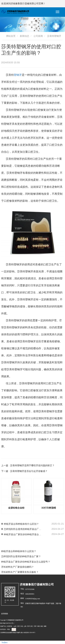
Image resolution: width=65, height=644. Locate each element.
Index (5, 642)
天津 (28, 626)
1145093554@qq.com (32, 599)
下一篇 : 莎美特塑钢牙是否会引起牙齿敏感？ (24, 471)
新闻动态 (24, 36)
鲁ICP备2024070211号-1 (7, 623)
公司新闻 (38, 36)
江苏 (18, 626)
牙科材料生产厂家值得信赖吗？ (17, 567)
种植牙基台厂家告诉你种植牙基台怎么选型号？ (23, 534)
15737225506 (29, 589)
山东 (15, 626)
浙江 (31, 626)
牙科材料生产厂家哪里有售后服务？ (19, 572)
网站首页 (11, 36)
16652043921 (29, 594)
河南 (38, 626)
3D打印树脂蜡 (48, 507)
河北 (21, 626)
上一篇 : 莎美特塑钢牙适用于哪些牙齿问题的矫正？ (27, 465)
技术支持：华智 (5, 629)
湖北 (41, 626)
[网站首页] (15, 12)
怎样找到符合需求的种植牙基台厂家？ (23, 529)
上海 (25, 626)
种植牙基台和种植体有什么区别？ (21, 524)
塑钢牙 (18, 74)
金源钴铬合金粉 (16, 507)
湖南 (45, 626)
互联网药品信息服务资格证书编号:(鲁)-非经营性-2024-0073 (17, 632)
